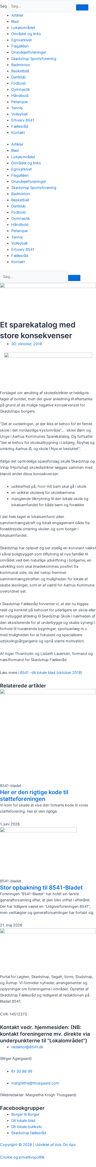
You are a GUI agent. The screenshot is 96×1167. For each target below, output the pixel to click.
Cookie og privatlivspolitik (22, 1157)
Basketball (20, 71)
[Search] (74, 278)
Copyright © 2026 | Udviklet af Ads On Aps (38, 1144)
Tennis (17, 108)
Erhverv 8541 (22, 120)
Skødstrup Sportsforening (33, 58)
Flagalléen (20, 46)
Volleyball (19, 114)
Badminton (20, 65)
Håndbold (19, 95)
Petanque (19, 101)
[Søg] (82, 7)
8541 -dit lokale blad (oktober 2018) (51, 672)
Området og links (26, 34)
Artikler (17, 15)
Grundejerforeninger (28, 52)
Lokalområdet (23, 27)
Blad (15, 21)
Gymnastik (20, 89)
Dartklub (18, 77)
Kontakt (18, 132)
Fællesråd (19, 126)
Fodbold (18, 83)
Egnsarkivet (21, 40)
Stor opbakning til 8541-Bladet (41, 887)
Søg (3, 6)
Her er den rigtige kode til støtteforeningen (34, 795)
